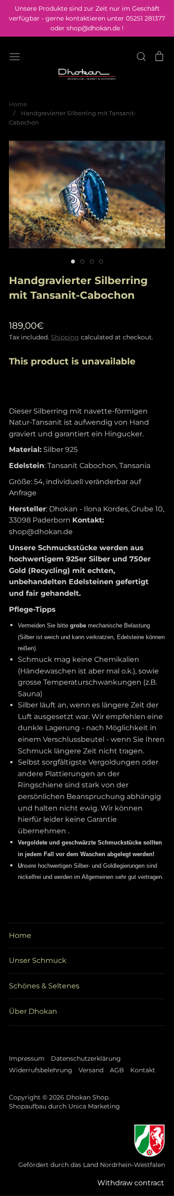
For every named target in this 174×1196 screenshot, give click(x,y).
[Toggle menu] (15, 56)
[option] (87, 194)
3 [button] (92, 261)
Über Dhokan (33, 1011)
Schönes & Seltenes (44, 986)
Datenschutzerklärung (86, 1058)
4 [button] (101, 261)
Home (20, 935)
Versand (91, 1070)
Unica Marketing (94, 1106)
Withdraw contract (130, 1183)
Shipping (65, 337)
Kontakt (142, 1070)
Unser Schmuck (37, 960)
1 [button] (73, 261)
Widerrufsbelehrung (40, 1070)
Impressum (27, 1058)
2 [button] (82, 261)
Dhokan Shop (87, 1097)
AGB (117, 1070)
